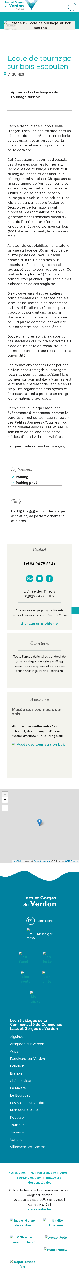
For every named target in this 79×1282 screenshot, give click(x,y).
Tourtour (17, 1125)
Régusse (17, 1117)
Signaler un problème (39, 623)
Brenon (16, 1073)
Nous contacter (39, 1209)
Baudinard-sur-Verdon (27, 1059)
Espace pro (53, 1177)
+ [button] (5, 794)
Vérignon (17, 1139)
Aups (14, 1051)
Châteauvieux (21, 1081)
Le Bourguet (20, 1095)
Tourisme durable (29, 1177)
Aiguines (17, 1037)
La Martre (18, 1088)
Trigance (17, 1132)
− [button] (5, 799)
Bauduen (17, 1066)
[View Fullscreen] (5, 808)
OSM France (71, 861)
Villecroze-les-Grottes (28, 1147)
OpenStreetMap (42, 861)
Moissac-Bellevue (24, 1110)
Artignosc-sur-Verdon (27, 1044)
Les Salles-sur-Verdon (27, 1103)
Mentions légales (39, 1182)
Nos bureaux (17, 1172)
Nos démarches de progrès (49, 1172)
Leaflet (17, 861)
